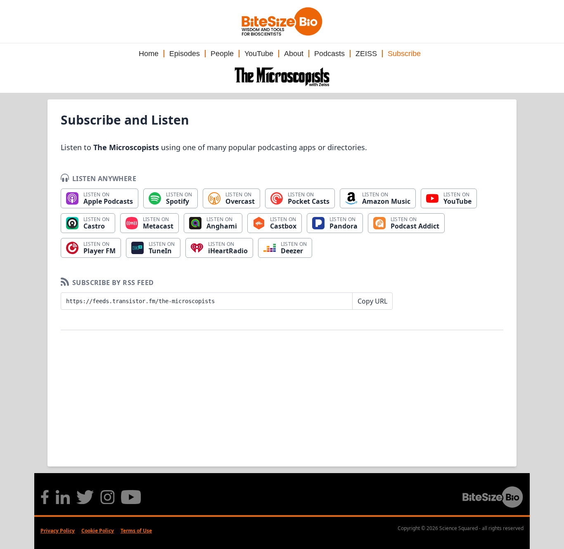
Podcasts (329, 53)
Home (149, 53)
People (222, 53)
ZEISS (366, 53)
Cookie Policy (97, 530)
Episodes (184, 53)
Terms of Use (136, 530)
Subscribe (404, 53)
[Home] (282, 76)
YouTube (258, 53)
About (293, 53)
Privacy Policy (57, 530)
